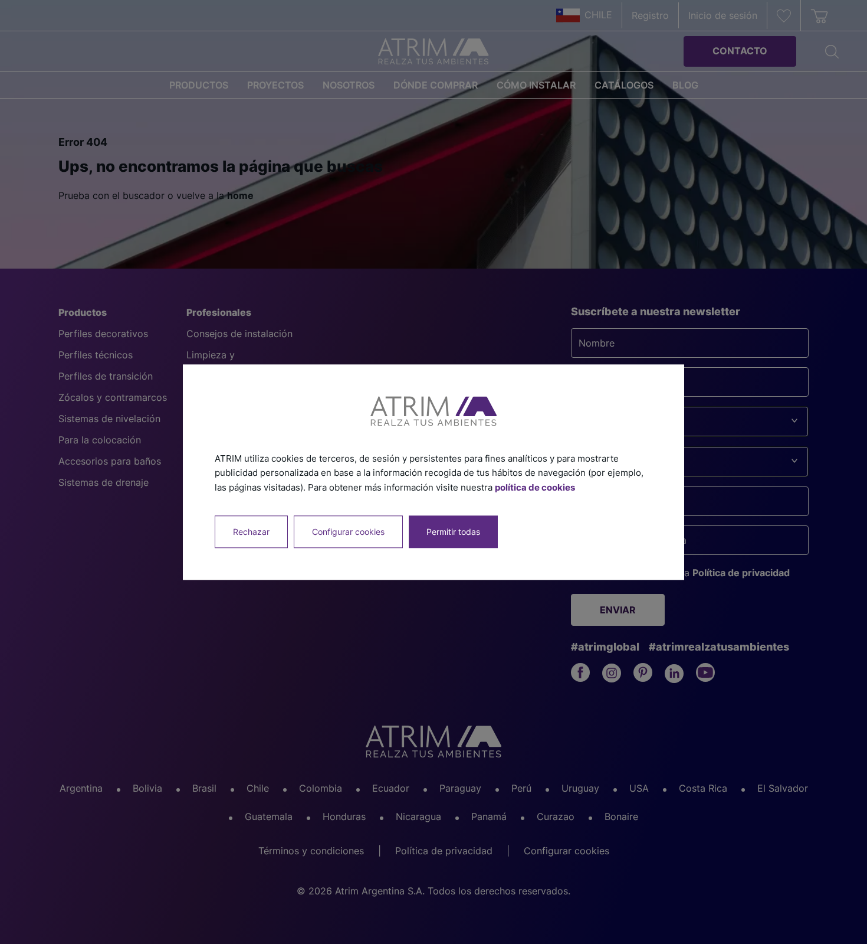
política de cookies (535, 487)
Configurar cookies (348, 532)
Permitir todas (453, 532)
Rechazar (251, 532)
